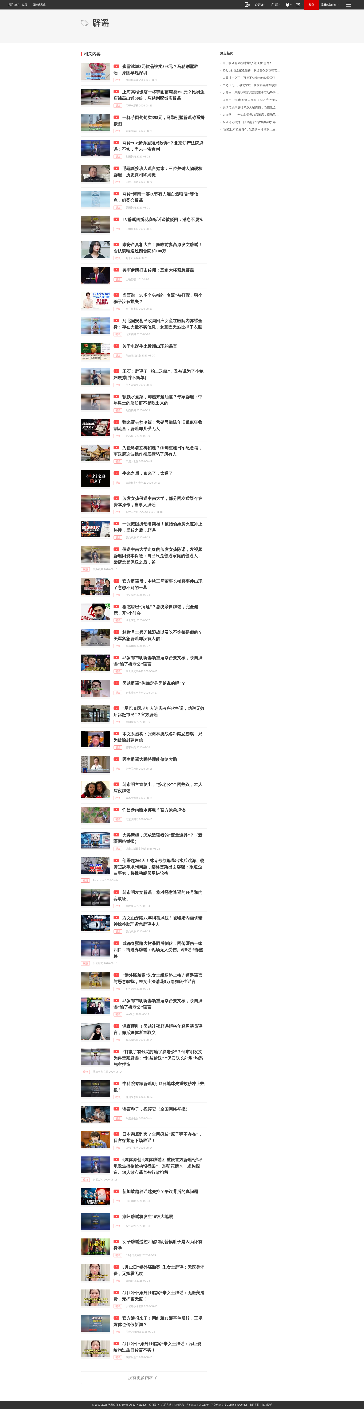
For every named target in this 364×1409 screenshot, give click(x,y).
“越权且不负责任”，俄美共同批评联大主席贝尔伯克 (253, 129)
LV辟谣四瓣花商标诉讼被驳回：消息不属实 (162, 219)
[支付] (288, 4)
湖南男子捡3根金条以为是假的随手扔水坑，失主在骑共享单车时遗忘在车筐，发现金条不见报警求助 (253, 100)
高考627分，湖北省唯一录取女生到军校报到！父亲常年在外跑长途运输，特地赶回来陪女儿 (253, 85)
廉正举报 (254, 1404)
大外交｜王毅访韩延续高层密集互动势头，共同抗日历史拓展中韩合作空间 (253, 92)
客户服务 (191, 1404)
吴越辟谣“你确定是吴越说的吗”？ (154, 683)
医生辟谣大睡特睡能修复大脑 (149, 759)
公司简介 (154, 1404)
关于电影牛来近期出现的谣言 (149, 346)
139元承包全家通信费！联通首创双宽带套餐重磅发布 (253, 70)
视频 (117, 80)
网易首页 (13, 4)
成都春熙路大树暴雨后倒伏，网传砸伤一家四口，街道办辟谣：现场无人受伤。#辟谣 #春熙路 (158, 949)
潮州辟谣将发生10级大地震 (147, 1216)
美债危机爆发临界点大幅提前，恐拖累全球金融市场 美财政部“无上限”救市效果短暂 (253, 107)
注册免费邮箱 (328, 4)
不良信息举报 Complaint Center (229, 1404)
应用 (24, 4)
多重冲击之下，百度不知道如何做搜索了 (249, 77)
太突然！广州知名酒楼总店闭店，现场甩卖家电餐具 (253, 114)
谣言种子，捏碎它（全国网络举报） (156, 1109)
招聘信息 (179, 1404)
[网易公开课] (260, 4)
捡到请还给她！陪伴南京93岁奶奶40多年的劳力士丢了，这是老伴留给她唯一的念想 (253, 122)
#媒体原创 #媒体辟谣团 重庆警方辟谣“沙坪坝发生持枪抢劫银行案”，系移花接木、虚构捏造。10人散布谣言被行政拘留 (158, 1166)
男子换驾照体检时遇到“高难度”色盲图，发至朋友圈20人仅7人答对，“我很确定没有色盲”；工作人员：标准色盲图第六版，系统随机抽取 (253, 63)
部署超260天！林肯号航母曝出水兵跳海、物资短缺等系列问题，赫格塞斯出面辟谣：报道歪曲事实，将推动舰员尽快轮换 (159, 866)
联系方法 (166, 1404)
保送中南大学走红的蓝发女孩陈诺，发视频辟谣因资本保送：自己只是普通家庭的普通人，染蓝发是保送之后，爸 (158, 555)
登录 (311, 4)
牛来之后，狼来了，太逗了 (147, 473)
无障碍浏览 (39, 4)
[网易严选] (275, 4)
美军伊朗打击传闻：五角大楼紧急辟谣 (158, 270)
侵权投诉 (267, 1404)
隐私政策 (204, 1404)
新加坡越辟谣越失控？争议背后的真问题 (160, 1191)
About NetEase (138, 1404)
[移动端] (247, 4)
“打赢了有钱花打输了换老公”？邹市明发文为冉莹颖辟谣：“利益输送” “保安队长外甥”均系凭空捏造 (158, 1058)
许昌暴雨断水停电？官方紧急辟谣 (154, 810)
